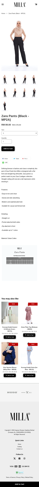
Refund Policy (29, 477)
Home (3, 13)
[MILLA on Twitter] (14, 459)
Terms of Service (10, 477)
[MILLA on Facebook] (19, 459)
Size (2, 130)
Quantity (4, 138)
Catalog (19, 446)
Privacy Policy (20, 477)
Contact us (20, 449)
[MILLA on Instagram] (24, 459)
